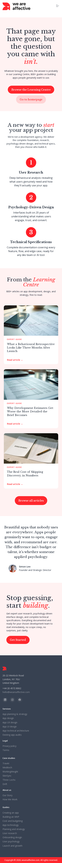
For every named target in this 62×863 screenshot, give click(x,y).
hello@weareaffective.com (16, 692)
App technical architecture (16, 730)
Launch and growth (12, 846)
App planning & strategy (15, 714)
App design (8, 718)
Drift (5, 784)
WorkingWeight (10, 771)
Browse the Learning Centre (31, 89)
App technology (11, 825)
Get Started (18, 639)
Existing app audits (12, 735)
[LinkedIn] (5, 699)
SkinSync (7, 775)
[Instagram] (12, 699)
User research (10, 833)
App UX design (10, 722)
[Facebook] (19, 699)
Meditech (7, 767)
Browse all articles (31, 500)
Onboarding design (12, 837)
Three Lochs (9, 780)
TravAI (6, 763)
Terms (6, 750)
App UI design (10, 726)
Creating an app (11, 812)
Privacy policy (9, 746)
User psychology (11, 841)
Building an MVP (11, 817)
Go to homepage (31, 99)
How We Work (10, 799)
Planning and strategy (14, 829)
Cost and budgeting (13, 821)
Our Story (7, 795)
